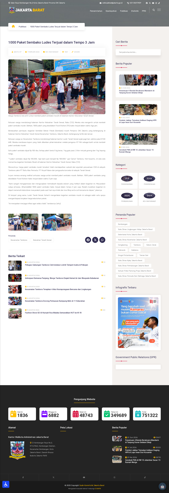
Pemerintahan (96, 11)
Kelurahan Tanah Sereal (42, 240)
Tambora (136, 245)
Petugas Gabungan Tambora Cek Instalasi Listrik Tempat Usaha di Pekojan (56, 265)
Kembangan (122, 224)
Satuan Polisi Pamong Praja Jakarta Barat (134, 271)
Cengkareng (122, 245)
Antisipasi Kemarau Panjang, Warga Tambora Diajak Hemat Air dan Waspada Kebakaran (62, 278)
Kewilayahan (111, 11)
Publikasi (124, 11)
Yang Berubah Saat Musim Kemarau (131, 349)
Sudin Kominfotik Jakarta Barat (92, 485)
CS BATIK (98, 488)
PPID (144, 11)
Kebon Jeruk (151, 245)
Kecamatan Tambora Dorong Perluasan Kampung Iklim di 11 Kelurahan (55, 301)
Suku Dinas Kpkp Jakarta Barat (130, 260)
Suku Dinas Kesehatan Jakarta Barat (132, 240)
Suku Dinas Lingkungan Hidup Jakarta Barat (135, 229)
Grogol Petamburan (125, 255)
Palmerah (121, 250)
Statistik (135, 11)
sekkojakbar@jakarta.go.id (112, 3)
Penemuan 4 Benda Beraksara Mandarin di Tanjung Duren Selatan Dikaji (136, 92)
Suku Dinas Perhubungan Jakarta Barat (133, 266)
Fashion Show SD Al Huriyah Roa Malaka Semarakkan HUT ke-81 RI (53, 313)
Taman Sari (143, 255)
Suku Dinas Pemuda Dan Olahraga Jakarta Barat (137, 276)
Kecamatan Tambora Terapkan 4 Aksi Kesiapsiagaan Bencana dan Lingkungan (58, 289)
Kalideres (134, 250)
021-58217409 (135, 3)
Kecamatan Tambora (19, 240)
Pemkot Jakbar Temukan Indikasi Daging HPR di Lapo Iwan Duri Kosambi (137, 121)
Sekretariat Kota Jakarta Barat (130, 235)
